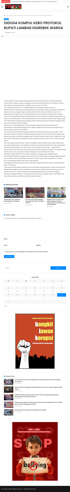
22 (52, 295)
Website (38, 245)
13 (35, 291)
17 (8, 295)
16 (61, 291)
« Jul (5, 306)
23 (61, 295)
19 (26, 295)
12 (26, 291)
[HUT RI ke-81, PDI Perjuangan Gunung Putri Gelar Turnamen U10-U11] (35, 192)
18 (17, 295)
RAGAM (11, 15)
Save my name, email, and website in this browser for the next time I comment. (26, 251)
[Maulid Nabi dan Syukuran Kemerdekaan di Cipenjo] (13, 192)
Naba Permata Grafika (29, 489)
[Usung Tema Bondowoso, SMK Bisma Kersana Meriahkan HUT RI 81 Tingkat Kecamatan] (8, 382)
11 (17, 291)
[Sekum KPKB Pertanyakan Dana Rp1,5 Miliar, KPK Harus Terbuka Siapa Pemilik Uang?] (8, 389)
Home (6, 15)
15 (52, 291)
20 (35, 295)
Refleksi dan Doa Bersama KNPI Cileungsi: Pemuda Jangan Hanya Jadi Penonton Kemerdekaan (56, 202)
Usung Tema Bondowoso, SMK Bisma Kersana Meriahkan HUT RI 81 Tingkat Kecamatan (34, 1)
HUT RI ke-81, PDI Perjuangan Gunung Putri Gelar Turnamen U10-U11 (35, 201)
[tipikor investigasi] (13, 6)
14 (43, 291)
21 (43, 295)
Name (6, 239)
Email (6, 245)
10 (8, 291)
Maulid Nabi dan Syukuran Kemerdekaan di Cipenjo (12, 200)
